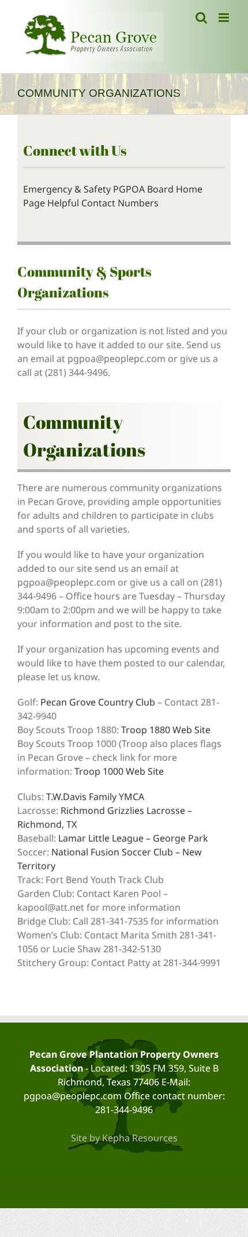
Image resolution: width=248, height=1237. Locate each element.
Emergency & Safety (67, 189)
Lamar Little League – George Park (133, 838)
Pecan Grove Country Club (97, 702)
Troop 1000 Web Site (119, 771)
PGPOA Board (143, 189)
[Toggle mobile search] (201, 18)
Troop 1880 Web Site (166, 729)
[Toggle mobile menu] (225, 18)
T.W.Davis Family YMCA (95, 796)
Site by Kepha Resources (124, 1138)
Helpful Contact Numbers (103, 203)
